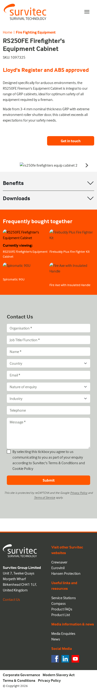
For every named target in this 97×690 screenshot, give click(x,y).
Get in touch (71, 140)
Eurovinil (58, 567)
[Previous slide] (10, 165)
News (55, 639)
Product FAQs (61, 609)
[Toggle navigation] (87, 11)
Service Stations (63, 597)
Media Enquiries (63, 633)
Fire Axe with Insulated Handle (69, 285)
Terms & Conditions (63, 462)
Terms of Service (44, 497)
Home (7, 32)
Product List (60, 614)
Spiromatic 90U (13, 279)
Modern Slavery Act (59, 674)
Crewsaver (59, 562)
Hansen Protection (66, 573)
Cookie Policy (22, 468)
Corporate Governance (21, 674)
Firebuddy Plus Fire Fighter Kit (69, 251)
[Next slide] (86, 165)
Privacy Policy (78, 492)
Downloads (16, 198)
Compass (58, 603)
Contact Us (11, 599)
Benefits (13, 183)
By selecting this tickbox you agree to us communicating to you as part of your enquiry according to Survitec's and (48, 460)
